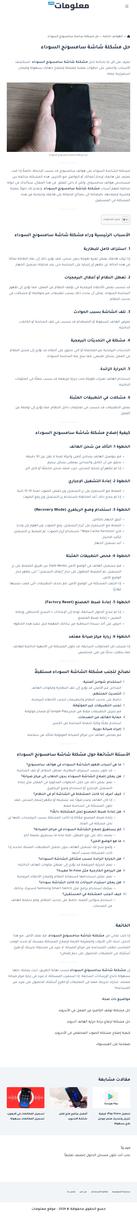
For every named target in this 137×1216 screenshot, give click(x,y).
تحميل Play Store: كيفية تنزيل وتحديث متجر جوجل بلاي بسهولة (114, 1119)
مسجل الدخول (97, 1155)
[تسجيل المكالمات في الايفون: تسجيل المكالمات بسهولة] (25, 1097)
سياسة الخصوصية (121, 1192)
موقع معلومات (44, 1209)
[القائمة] (126, 6)
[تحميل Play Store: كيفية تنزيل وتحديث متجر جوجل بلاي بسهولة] (111, 1097)
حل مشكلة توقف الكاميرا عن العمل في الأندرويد (94, 1011)
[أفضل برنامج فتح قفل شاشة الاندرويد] (68, 1097)
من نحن (83, 1192)
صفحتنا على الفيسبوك (113, 1044)
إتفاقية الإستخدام (99, 1192)
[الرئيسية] (128, 36)
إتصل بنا (71, 1192)
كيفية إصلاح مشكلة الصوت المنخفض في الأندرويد (92, 1033)
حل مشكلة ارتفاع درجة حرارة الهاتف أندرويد (98, 1022)
